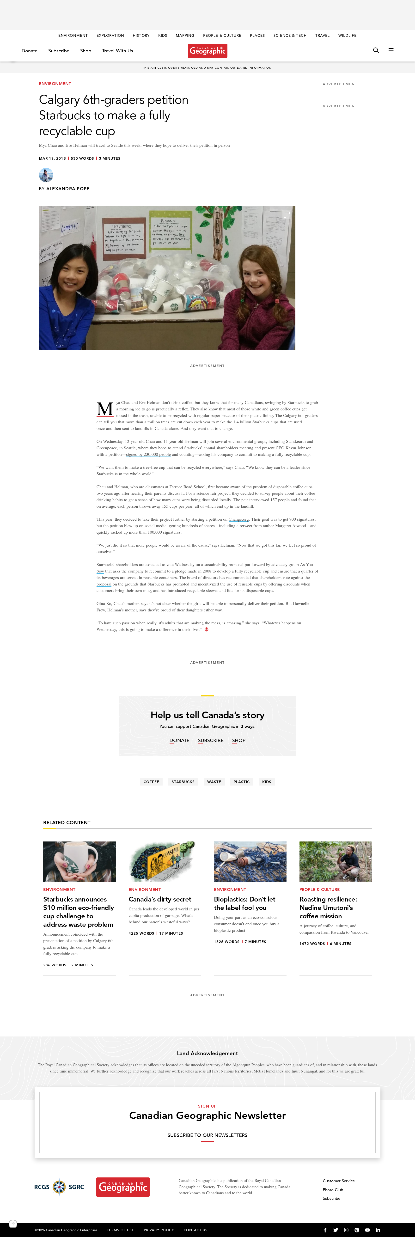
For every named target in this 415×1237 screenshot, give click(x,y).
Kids (162, 35)
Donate (29, 51)
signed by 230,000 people (148, 454)
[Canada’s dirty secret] (165, 908)
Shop (85, 51)
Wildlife (347, 35)
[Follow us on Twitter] (335, 1230)
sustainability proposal (224, 564)
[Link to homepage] (207, 50)
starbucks (183, 782)
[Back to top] (13, 1224)
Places (257, 35)
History (141, 35)
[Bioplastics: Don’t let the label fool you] (250, 908)
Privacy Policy (159, 1230)
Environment (73, 35)
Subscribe (58, 51)
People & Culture (222, 35)
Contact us (196, 1230)
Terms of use (120, 1230)
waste (214, 782)
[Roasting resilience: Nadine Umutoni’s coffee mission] (335, 908)
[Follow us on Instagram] (346, 1230)
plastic (242, 782)
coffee (151, 782)
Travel (322, 35)
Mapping (185, 35)
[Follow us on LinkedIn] (378, 1230)
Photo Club (333, 1189)
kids (266, 782)
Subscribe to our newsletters (207, 1135)
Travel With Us (117, 51)
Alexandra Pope (68, 188)
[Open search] (376, 50)
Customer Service (339, 1180)
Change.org (239, 519)
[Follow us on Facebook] (325, 1230)
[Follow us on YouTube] (367, 1230)
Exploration (110, 35)
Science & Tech (290, 35)
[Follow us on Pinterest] (356, 1230)
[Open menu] (391, 50)
